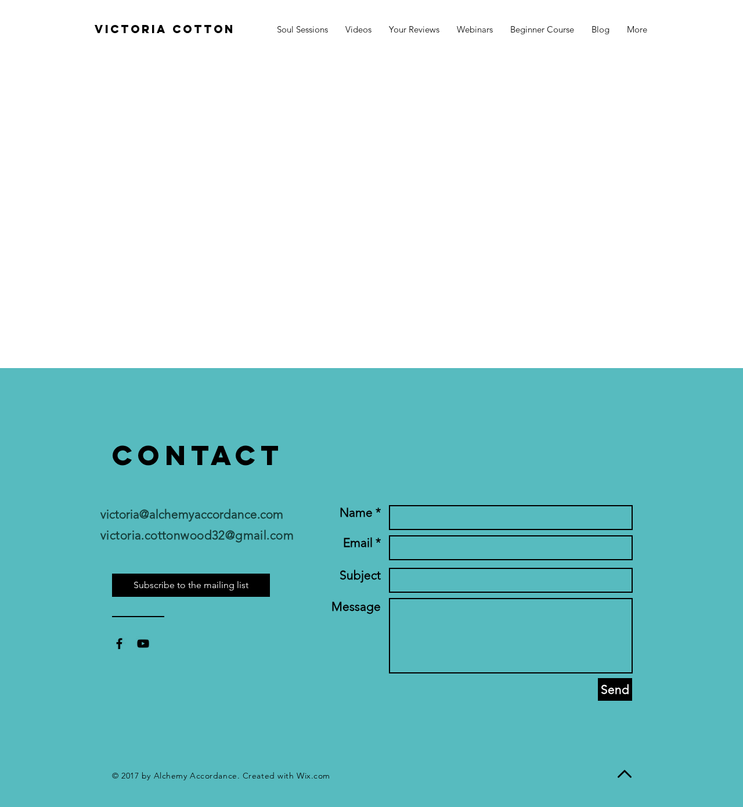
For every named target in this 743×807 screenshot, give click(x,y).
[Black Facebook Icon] (119, 643)
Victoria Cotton (165, 29)
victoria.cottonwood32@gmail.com (197, 535)
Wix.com (313, 775)
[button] (637, 29)
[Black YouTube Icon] (143, 643)
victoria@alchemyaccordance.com (191, 514)
